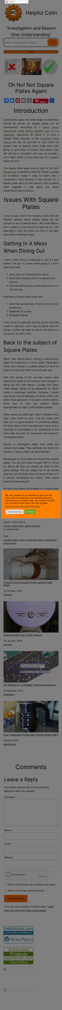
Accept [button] (30, 512)
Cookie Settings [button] (14, 512)
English (11, 2)
